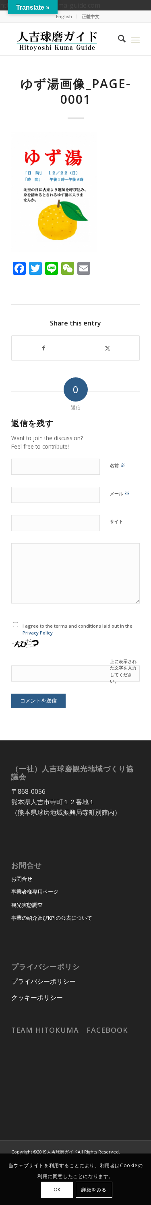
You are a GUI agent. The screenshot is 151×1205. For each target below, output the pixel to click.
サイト (116, 521)
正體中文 (90, 16)
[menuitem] (64, 16)
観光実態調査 (27, 904)
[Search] (118, 39)
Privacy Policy (38, 633)
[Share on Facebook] (43, 348)
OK (57, 1189)
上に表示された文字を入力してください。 (123, 671)
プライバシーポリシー (43, 981)
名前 (117, 465)
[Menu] (135, 39)
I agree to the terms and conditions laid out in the (77, 629)
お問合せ (21, 878)
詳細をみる (94, 1189)
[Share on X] (107, 348)
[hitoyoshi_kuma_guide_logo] (62, 39)
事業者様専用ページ (34, 891)
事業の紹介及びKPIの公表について (51, 917)
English (64, 16)
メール (120, 493)
